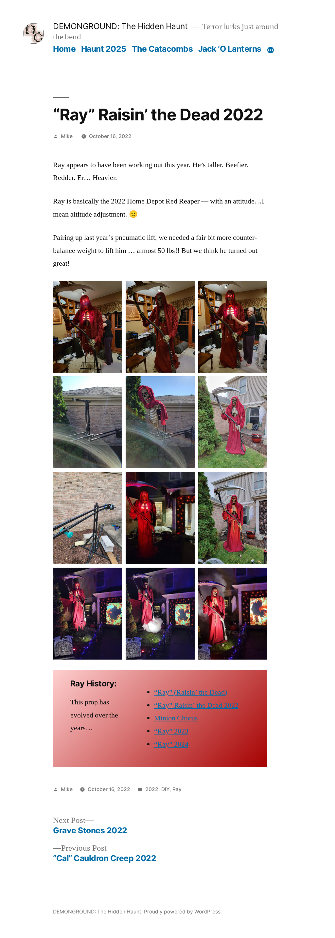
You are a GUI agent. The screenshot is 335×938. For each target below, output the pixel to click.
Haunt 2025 (103, 49)
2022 (151, 789)
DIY (165, 789)
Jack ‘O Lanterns (229, 49)
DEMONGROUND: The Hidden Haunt (120, 26)
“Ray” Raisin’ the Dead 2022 (196, 705)
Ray (177, 789)
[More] (270, 50)
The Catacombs (162, 49)
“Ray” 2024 (171, 744)
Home (64, 49)
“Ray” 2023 (171, 731)
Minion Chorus (176, 718)
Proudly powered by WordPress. (183, 912)
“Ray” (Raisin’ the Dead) (190, 692)
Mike (67, 136)
